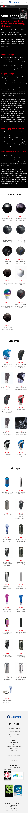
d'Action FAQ (14, 750)
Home (14, 740)
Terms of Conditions (14, 802)
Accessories (14, 744)
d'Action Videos (14, 748)
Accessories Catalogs (14, 755)
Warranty (14, 808)
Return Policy (18, 806)
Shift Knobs (12, 7)
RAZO (13, 757)
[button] (2, 2)
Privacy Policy (9, 806)
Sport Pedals (18, 7)
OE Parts (24, 7)
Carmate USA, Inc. (12, 810)
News (14, 759)
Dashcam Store (14, 742)
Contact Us (14, 760)
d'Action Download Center (14, 746)
